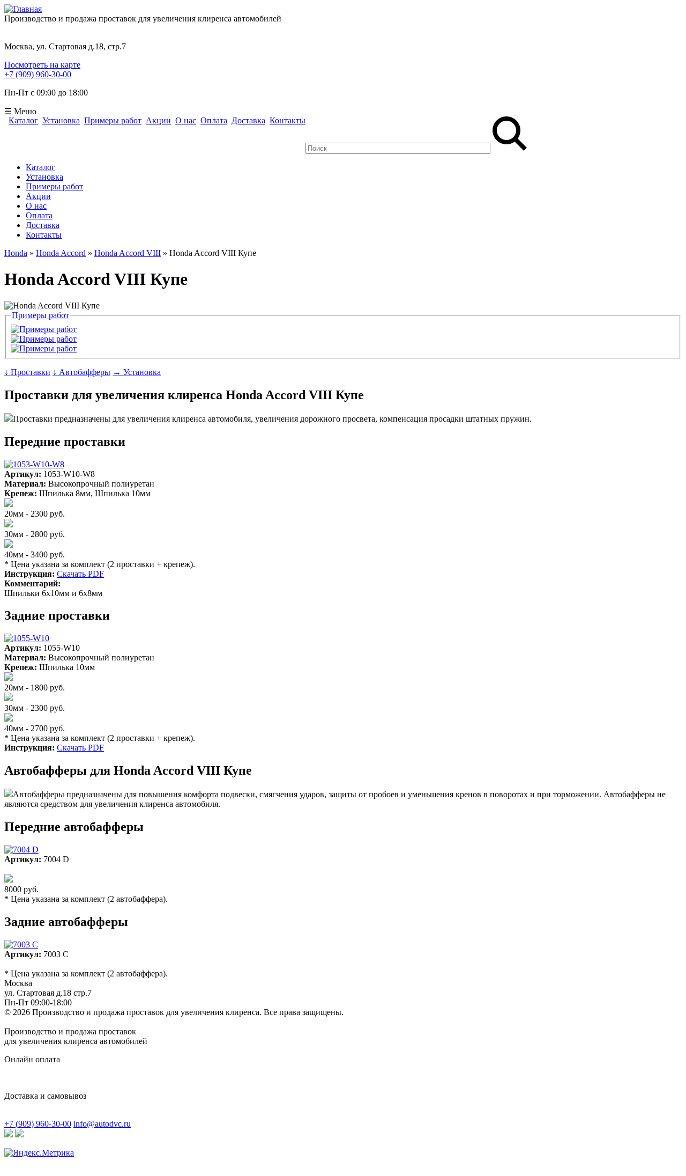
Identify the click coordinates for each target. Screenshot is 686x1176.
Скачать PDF (80, 573)
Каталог (23, 120)
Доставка (248, 120)
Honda (15, 253)
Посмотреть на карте (42, 64)
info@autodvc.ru (102, 1123)
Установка (61, 120)
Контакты (287, 120)
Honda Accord (61, 253)
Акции (158, 120)
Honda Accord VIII (127, 253)
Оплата (213, 120)
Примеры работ (112, 120)
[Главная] (23, 8)
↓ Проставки (27, 372)
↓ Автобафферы (81, 372)
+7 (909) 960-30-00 (37, 74)
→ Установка (137, 372)
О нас (185, 120)
